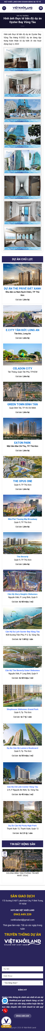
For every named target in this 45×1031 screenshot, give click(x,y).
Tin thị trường (22, 16)
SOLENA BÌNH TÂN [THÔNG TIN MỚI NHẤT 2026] (22, 874)
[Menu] (4, 8)
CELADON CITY (22, 368)
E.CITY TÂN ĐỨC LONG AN (22, 330)
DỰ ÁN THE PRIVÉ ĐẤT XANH (22, 288)
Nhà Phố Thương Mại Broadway (22, 519)
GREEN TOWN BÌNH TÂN (22, 404)
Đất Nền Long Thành (15, 949)
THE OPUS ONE (22, 481)
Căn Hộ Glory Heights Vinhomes (23, 594)
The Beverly (22, 556)
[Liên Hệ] (41, 8)
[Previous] (3, 866)
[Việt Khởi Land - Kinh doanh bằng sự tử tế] (22, 8)
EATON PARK (22, 442)
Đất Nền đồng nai (31, 949)
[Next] (42, 866)
